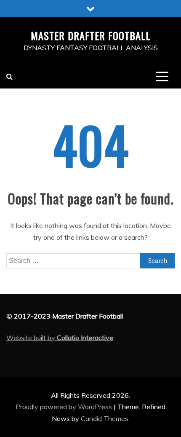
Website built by (59, 337)
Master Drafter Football (90, 35)
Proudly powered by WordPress (65, 406)
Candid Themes (104, 418)
